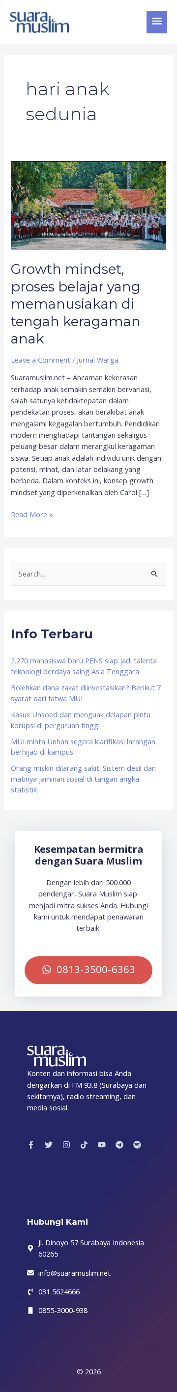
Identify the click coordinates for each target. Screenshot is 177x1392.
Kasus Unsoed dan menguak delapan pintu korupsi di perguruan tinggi (80, 719)
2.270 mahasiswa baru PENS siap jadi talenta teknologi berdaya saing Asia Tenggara (84, 666)
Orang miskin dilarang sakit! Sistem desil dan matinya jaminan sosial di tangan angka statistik (83, 778)
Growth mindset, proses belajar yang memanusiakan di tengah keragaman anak (76, 304)
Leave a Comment (40, 360)
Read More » (32, 514)
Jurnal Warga (97, 360)
